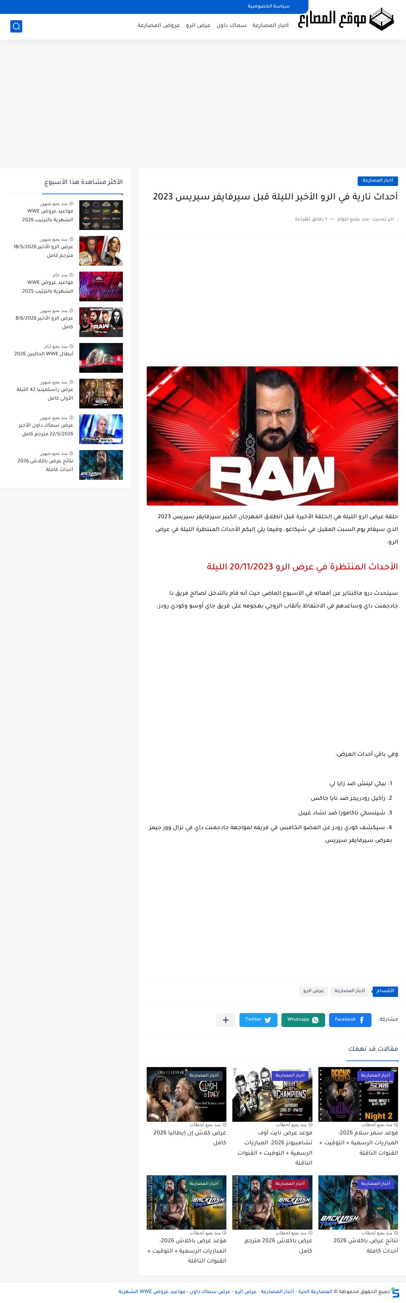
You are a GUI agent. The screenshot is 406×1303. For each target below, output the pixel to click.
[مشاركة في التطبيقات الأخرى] (226, 1020)
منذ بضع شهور (53, 203)
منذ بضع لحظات (376, 1124)
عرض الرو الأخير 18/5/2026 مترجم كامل (43, 252)
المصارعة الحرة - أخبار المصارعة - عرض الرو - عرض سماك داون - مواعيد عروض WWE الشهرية (226, 1292)
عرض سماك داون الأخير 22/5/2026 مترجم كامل (46, 430)
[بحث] (16, 26)
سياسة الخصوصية (269, 7)
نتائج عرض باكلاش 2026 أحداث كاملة (45, 466)
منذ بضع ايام (55, 346)
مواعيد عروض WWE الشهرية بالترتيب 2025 (47, 287)
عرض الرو (198, 26)
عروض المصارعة (159, 26)
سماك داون (231, 26)
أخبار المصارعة (271, 26)
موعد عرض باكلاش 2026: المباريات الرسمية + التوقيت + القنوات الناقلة (186, 1251)
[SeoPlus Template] (395, 1292)
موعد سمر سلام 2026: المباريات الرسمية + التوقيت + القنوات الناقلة (358, 1144)
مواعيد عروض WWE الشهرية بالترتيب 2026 (47, 216)
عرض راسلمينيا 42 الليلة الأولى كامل (45, 394)
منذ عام (60, 275)
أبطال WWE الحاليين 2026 (43, 354)
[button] (350, 1020)
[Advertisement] (203, 107)
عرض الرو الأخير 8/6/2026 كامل (44, 323)
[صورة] (101, 215)
